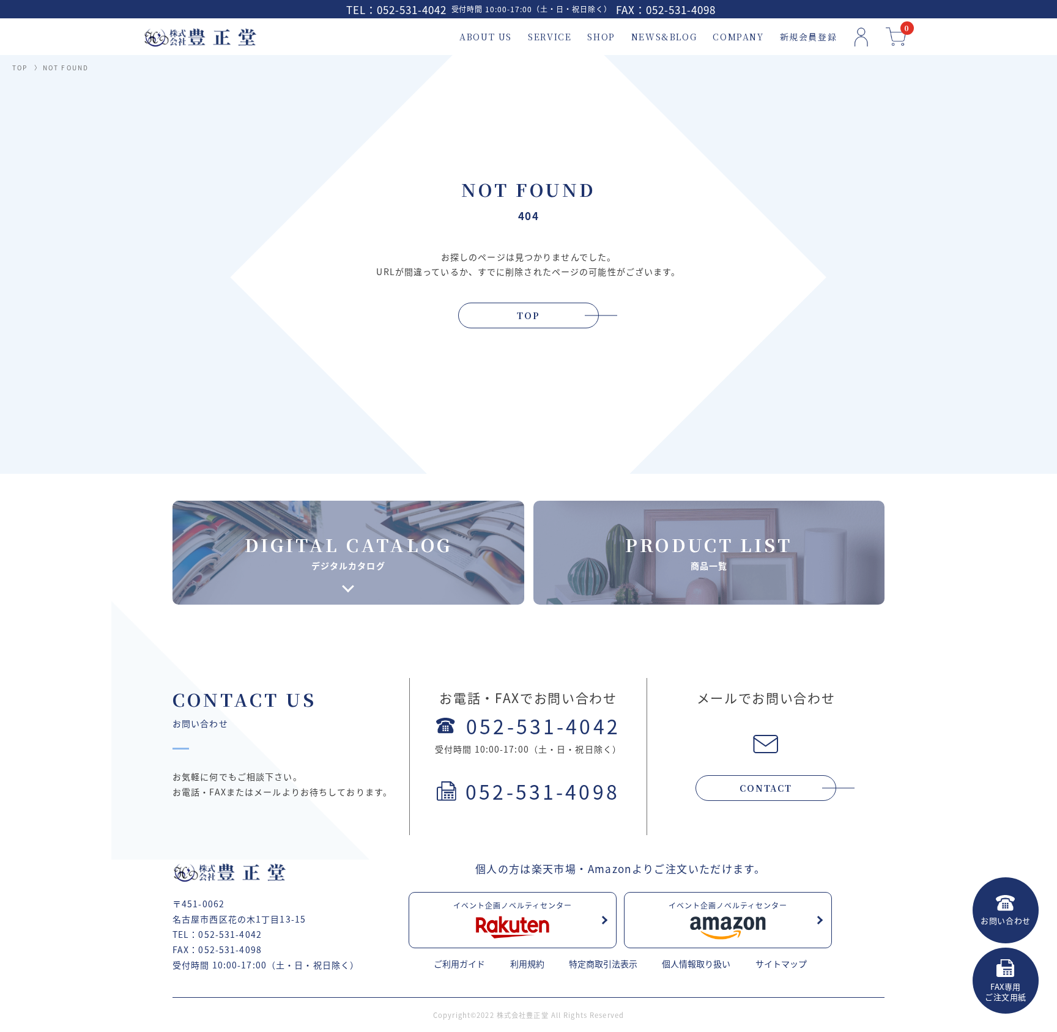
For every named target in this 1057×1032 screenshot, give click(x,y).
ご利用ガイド (459, 963)
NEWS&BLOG (664, 37)
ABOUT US (485, 37)
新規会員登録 (808, 37)
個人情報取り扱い (696, 963)
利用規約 (527, 963)
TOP (20, 67)
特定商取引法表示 (603, 963)
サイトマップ (781, 963)
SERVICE (549, 37)
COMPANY (738, 37)
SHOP (601, 37)
